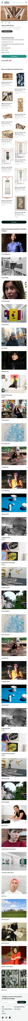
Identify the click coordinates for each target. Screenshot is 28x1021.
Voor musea (17, 1009)
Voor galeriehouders (19, 1007)
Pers (3, 1011)
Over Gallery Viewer (7, 1009)
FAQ (3, 1007)
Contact (4, 1013)
